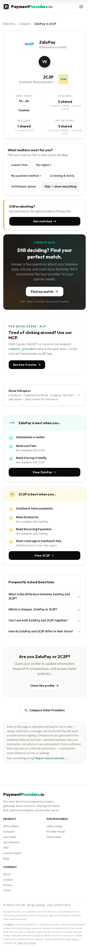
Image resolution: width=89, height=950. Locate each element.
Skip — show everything (60, 186)
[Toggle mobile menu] (81, 6)
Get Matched (11, 842)
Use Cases (9, 837)
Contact (8, 879)
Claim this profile (42, 685)
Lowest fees (19, 165)
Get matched (42, 221)
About (7, 874)
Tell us (75, 939)
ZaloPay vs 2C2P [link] (45, 24)
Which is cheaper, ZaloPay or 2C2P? (32, 609)
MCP (5, 848)
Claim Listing (54, 826)
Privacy (7, 885)
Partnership (54, 837)
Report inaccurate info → (52, 758)
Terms (7, 890)
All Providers (11, 826)
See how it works (24, 365)
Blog (6, 858)
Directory (9, 24)
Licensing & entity (62, 176)
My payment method (26, 176)
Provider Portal (56, 831)
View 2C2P (42, 555)
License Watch (12, 853)
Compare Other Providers (47, 710)
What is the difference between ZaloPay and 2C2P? (39, 596)
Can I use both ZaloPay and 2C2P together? (38, 620)
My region (44, 165)
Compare (25, 24)
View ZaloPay (42, 472)
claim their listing (27, 943)
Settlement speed (23, 186)
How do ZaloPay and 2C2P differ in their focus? (40, 631)
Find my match (42, 291)
